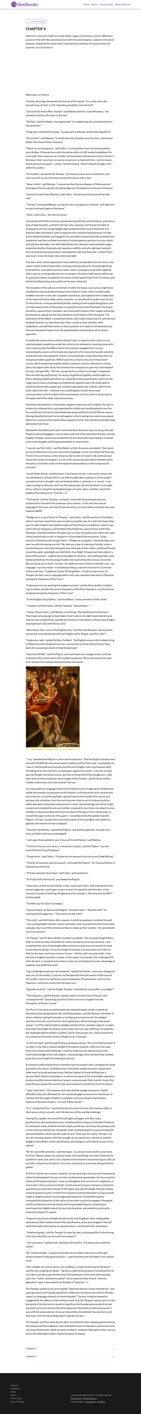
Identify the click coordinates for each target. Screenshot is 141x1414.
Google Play (91, 1402)
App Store (101, 1402)
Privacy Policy (106, 4)
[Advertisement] (70, 71)
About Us (14, 1385)
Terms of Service (122, 4)
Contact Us (15, 1388)
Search (94, 4)
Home (86, 4)
